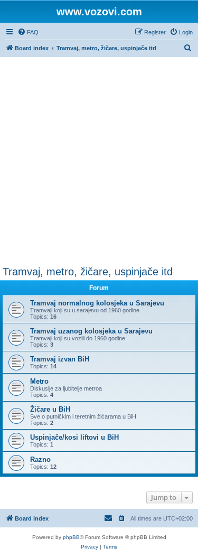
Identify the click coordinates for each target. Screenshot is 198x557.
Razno (40, 459)
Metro (39, 381)
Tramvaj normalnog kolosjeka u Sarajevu (97, 303)
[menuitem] (28, 32)
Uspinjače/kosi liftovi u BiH (74, 437)
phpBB (71, 537)
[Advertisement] (99, 161)
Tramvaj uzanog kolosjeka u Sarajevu (91, 331)
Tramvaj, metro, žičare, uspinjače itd (88, 271)
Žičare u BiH (50, 409)
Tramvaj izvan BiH (59, 359)
